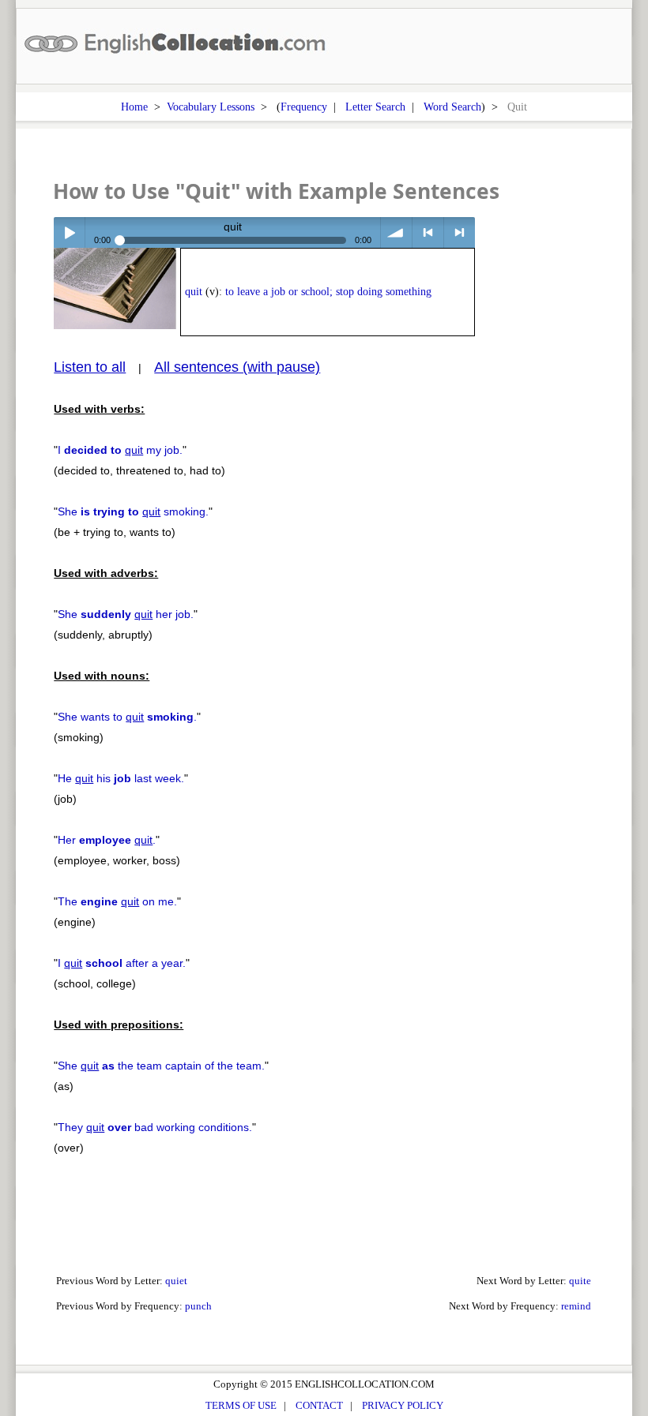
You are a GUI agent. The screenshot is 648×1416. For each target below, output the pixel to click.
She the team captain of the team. (161, 1065)
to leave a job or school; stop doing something (328, 292)
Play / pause (69, 232)
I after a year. (122, 963)
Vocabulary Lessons (210, 106)
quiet (176, 1281)
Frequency (304, 106)
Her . (107, 839)
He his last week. (121, 778)
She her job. (126, 614)
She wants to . (127, 716)
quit (193, 292)
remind (576, 1306)
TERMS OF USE (241, 1405)
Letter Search (375, 106)
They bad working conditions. (155, 1127)
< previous (428, 232)
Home (134, 106)
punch (198, 1306)
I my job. (120, 450)
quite (580, 1281)
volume (396, 232)
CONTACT (319, 1405)
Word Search (452, 106)
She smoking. (133, 511)
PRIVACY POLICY (402, 1405)
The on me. (117, 901)
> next (459, 232)
